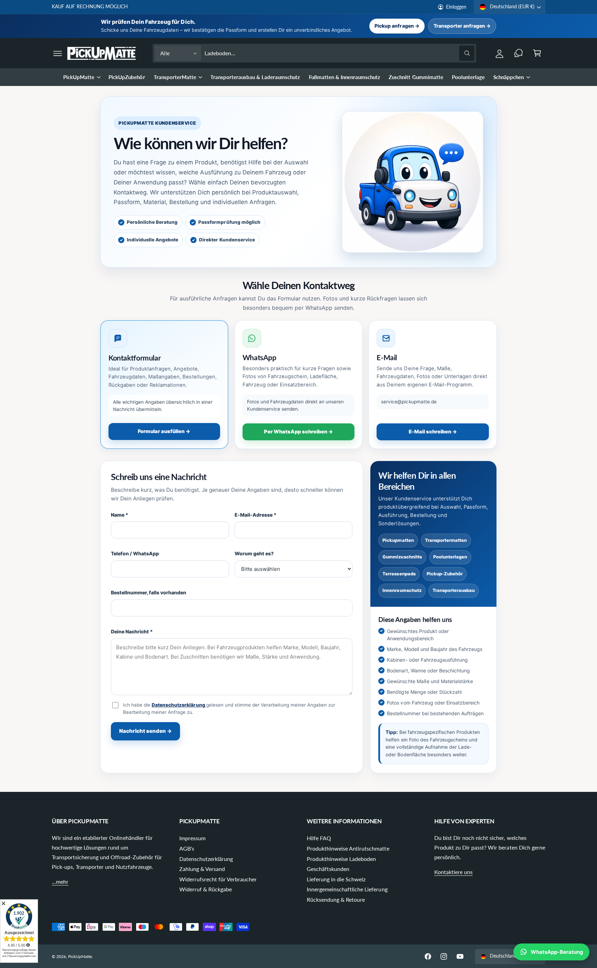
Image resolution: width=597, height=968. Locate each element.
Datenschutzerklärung (179, 705)
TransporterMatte (175, 77)
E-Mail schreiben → (433, 432)
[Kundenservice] (518, 53)
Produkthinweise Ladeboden (341, 858)
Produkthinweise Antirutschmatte (348, 848)
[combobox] (339, 53)
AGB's (186, 848)
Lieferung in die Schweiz (336, 879)
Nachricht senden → (145, 731)
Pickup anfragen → (397, 26)
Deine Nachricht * (132, 631)
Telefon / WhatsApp (135, 553)
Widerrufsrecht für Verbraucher (218, 879)
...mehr (60, 881)
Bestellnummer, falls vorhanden (149, 592)
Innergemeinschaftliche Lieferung (347, 889)
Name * (119, 515)
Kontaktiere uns (453, 872)
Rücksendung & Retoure (336, 899)
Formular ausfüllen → (164, 431)
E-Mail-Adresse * (255, 515)
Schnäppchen (508, 77)
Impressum (192, 838)
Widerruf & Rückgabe (205, 889)
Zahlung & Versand (202, 868)
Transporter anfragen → (462, 26)
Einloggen (456, 7)
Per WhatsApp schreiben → (298, 432)
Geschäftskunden (328, 868)
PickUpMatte (78, 77)
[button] (57, 53)
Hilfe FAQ (319, 838)
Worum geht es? (254, 553)
